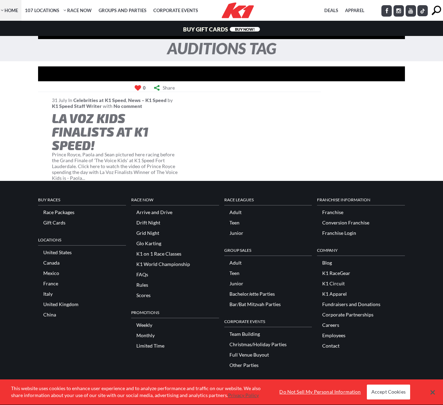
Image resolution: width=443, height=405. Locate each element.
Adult (235, 212)
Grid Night (147, 233)
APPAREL (354, 10)
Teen (234, 222)
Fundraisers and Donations (351, 304)
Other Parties (244, 365)
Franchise (332, 212)
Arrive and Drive (154, 212)
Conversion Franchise (345, 222)
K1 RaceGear (336, 273)
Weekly (144, 325)
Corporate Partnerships (347, 314)
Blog (327, 262)
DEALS (331, 10)
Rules (142, 285)
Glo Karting (148, 243)
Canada (51, 262)
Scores (143, 295)
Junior (236, 233)
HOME (11, 10)
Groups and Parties (122, 10)
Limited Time (150, 345)
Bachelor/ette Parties (252, 294)
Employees (333, 335)
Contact (331, 345)
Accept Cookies (388, 392)
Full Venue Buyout (249, 354)
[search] (436, 10)
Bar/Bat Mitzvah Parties (255, 304)
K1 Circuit (333, 283)
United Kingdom (61, 304)
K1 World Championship (163, 264)
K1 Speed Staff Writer (77, 106)
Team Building (244, 334)
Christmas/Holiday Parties (258, 344)
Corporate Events (175, 10)
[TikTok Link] (422, 10)
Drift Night (148, 222)
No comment (128, 106)
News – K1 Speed (147, 100)
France (50, 283)
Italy (48, 294)
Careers (330, 325)
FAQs (142, 274)
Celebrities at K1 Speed (99, 100)
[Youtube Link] (411, 11)
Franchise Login (339, 233)
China (49, 314)
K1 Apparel (334, 294)
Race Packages (58, 212)
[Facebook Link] (386, 11)
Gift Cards (54, 222)
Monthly (145, 335)
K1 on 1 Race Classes (158, 253)
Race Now (79, 10)
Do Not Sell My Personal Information (320, 392)
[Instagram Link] (399, 11)
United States (57, 252)
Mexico (51, 273)
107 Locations (42, 10)
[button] (433, 392)
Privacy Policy (243, 395)
